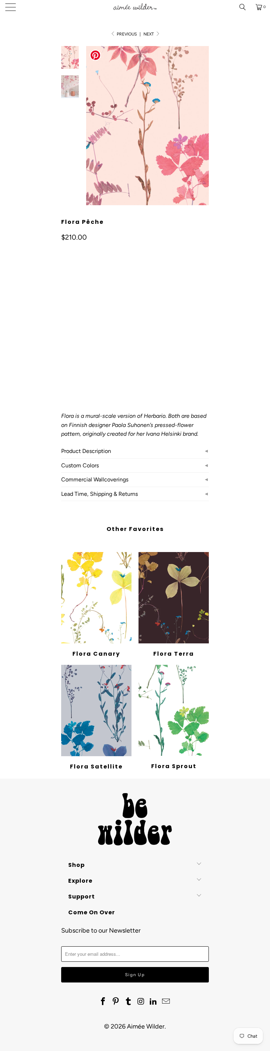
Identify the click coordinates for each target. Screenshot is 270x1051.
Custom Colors (80, 465)
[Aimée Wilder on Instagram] (141, 1001)
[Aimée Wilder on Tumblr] (128, 1001)
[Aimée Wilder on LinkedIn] (153, 1001)
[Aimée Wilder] (135, 7)
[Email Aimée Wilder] (166, 1001)
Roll (70, 332)
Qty (65, 352)
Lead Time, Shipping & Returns (99, 494)
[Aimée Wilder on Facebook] (103, 1001)
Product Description (86, 451)
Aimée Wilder (146, 1026)
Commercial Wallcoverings (94, 479)
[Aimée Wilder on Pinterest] (116, 1001)
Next (149, 34)
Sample (96, 332)
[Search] (245, 7)
